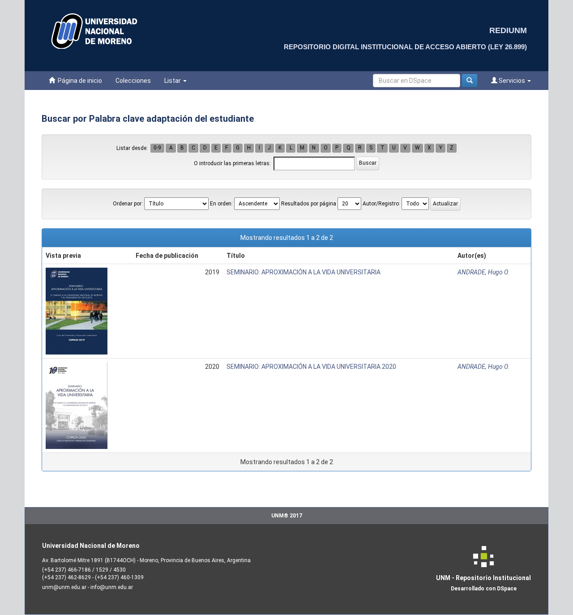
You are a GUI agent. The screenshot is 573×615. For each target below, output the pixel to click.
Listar (173, 80)
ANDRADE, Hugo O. (483, 272)
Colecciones (133, 80)
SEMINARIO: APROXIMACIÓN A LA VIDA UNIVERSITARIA (304, 272)
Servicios (511, 80)
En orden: (221, 204)
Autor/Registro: (381, 204)
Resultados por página (308, 204)
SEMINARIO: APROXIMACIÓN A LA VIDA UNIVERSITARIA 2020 (311, 366)
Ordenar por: (128, 204)
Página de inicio (78, 80)
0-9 (157, 148)
